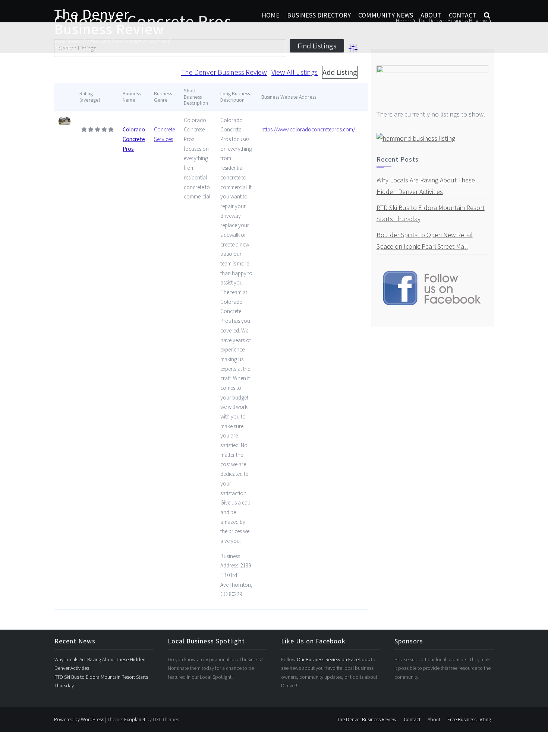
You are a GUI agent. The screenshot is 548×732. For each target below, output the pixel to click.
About (431, 15)
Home (271, 15)
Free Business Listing (469, 719)
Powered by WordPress (79, 719)
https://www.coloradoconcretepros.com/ (308, 129)
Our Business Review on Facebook (334, 659)
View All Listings (294, 72)
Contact (462, 15)
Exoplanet (134, 719)
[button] (487, 15)
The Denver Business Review (109, 21)
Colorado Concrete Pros (134, 139)
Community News (385, 15)
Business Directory (319, 15)
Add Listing (339, 72)
